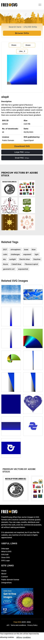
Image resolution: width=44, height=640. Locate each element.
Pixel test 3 (30, 389)
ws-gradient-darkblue (33, 322)
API (8, 625)
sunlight (12, 259)
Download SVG (22, 146)
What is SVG (6, 551)
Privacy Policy (32, 625)
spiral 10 (7, 367)
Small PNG (22, 158)
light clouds (8, 301)
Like (22, 51)
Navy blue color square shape (11, 409)
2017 (5, 249)
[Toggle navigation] (40, 5)
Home (3, 571)
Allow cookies (23, 637)
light (36, 254)
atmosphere (16, 249)
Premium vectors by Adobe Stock (19, 174)
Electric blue (24, 259)
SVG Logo (5, 560)
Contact (4, 577)
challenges (15, 254)
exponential (23, 269)
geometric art (9, 269)
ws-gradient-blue (11, 323)
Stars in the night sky (11, 431)
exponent (27, 254)
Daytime (36, 259)
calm (5, 254)
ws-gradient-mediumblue (11, 343)
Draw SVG (5, 557)
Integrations (6, 583)
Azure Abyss (31, 301)
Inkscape (5, 548)
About (3, 574)
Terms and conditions (18, 625)
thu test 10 (30, 367)
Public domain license (10, 580)
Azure (5, 264)
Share (13, 45)
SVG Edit (5, 554)
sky (4, 259)
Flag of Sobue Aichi (33, 431)
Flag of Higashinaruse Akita (11, 452)
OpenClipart (29, 140)
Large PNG (22, 152)
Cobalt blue (16, 264)
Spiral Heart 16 (32, 411)
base (26, 249)
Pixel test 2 (8, 389)
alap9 (28, 345)
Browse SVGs (22, 33)
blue (33, 249)
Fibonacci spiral (31, 264)
